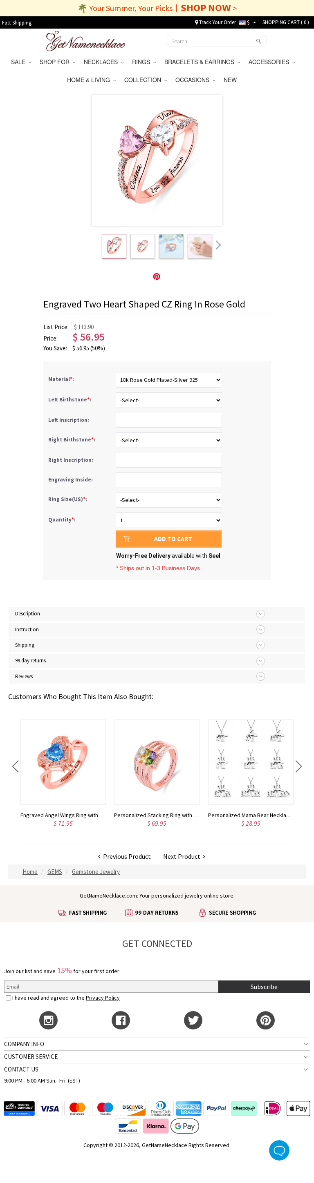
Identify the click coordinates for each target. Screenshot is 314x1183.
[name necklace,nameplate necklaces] (85, 40)
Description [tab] (27, 613)
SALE (20, 62)
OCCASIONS (194, 80)
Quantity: (62, 519)
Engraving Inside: (71, 479)
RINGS (142, 62)
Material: (61, 379)
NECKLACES (102, 62)
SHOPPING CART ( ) (285, 22)
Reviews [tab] (24, 676)
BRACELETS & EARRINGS (201, 62)
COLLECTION (144, 80)
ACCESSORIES (270, 62)
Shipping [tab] (24, 645)
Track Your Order (217, 22)
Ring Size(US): (68, 499)
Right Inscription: (71, 460)
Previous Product (126, 856)
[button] (15, 766)
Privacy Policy (103, 997)
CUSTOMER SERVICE (31, 1056)
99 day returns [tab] (30, 660)
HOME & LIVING (90, 80)
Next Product (183, 856)
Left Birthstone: (70, 399)
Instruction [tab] (27, 629)
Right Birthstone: (72, 439)
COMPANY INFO (24, 1044)
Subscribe (264, 986)
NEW (231, 80)
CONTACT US (21, 1069)
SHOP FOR (56, 62)
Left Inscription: (69, 420)
